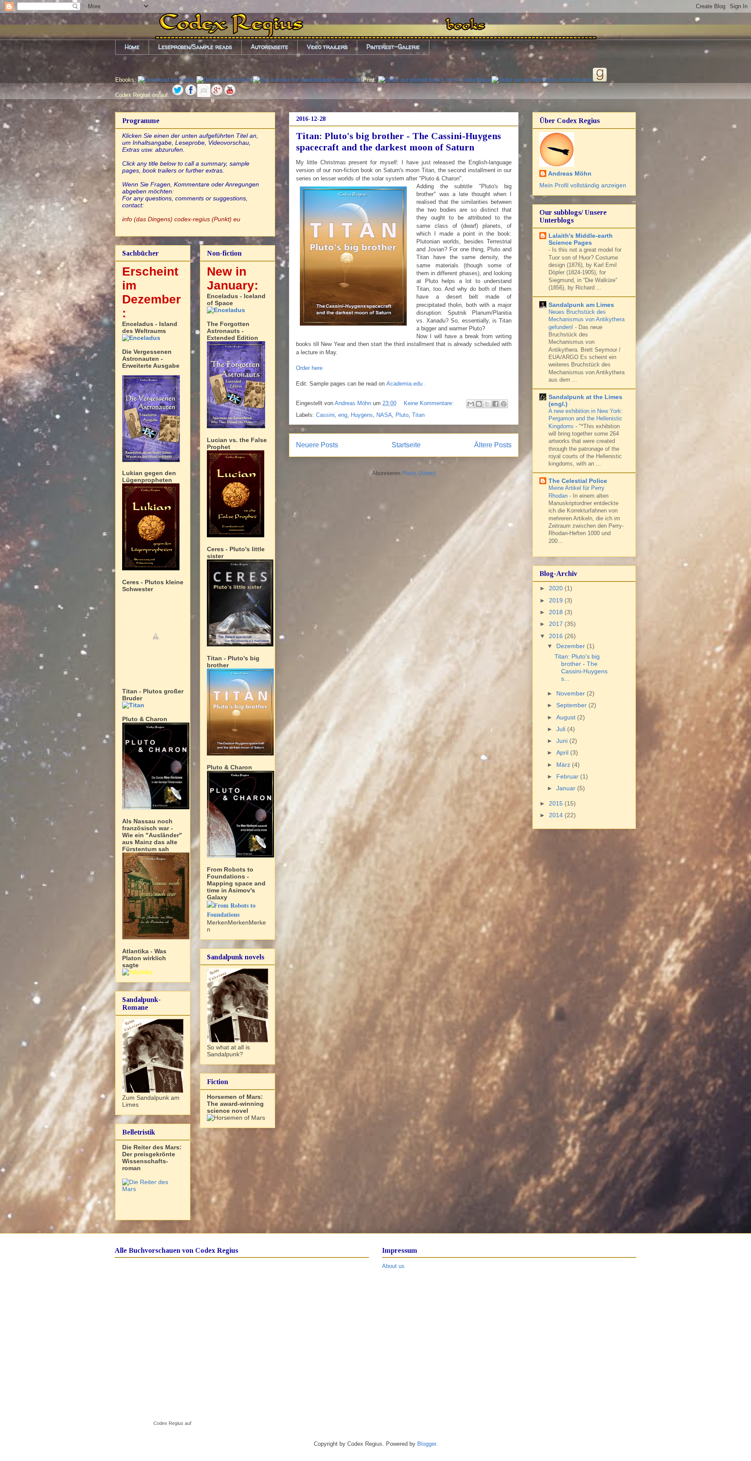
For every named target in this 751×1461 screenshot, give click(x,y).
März (564, 764)
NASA (384, 415)
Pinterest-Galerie (393, 47)
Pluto (402, 415)
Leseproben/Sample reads (195, 47)
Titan (418, 415)
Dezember (571, 645)
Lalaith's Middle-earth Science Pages (580, 239)
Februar (568, 776)
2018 (557, 612)
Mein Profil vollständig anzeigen (582, 185)
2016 (557, 635)
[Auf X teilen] (487, 403)
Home (132, 47)
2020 (557, 588)
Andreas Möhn (569, 173)
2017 (557, 623)
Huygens (362, 415)
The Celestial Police (577, 480)
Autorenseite (269, 47)
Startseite (406, 445)
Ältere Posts (493, 445)
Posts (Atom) (418, 473)
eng (342, 415)
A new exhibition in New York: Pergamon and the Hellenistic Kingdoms (585, 418)
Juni (562, 740)
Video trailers (327, 47)
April (563, 752)
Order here (309, 368)
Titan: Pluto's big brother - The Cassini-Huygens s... (581, 667)
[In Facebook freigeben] (495, 403)
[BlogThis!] (479, 403)
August (566, 717)
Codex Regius (168, 1423)
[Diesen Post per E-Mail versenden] (470, 403)
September (572, 705)
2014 (557, 815)
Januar (566, 788)
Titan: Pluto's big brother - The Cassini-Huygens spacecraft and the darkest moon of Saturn (398, 141)
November (571, 693)
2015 (557, 803)
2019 (557, 600)
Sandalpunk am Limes (581, 304)
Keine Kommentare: (429, 403)
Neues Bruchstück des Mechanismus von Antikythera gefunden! (586, 319)
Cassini (325, 415)
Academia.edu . (406, 383)
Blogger (426, 1444)
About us (393, 1266)
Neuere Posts (317, 445)
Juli (561, 729)
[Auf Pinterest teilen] (503, 403)
